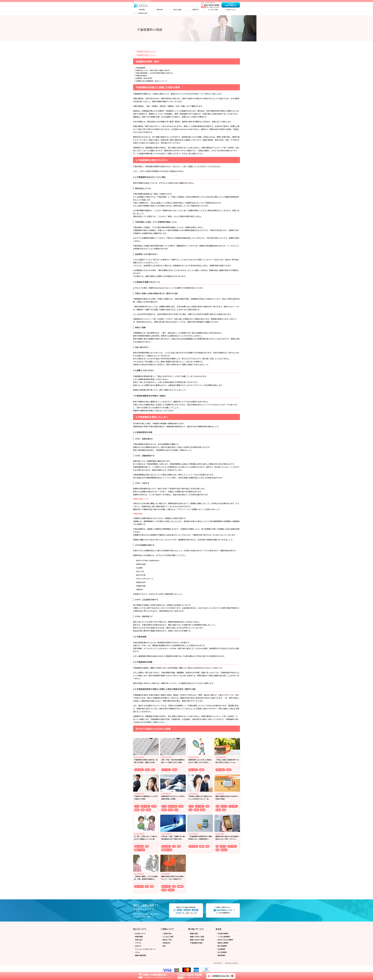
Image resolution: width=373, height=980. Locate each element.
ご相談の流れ (167, 933)
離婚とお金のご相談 (197, 940)
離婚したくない (139, 850)
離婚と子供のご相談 (197, 936)
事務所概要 (139, 936)
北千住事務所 (222, 952)
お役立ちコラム (231, 9)
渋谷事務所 (221, 949)
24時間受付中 (230, 5)
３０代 (164, 806)
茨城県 (148, 810)
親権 (179, 846)
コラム (137, 952)
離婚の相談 (194, 933)
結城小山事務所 (223, 943)
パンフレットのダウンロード (145, 949)
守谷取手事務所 (223, 933)
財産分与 (224, 850)
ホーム (135, 13)
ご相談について (167, 929)
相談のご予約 (167, 940)
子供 (174, 846)
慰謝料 (147, 770)
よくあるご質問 (213, 9)
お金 (217, 806)
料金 (164, 946)
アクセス (138, 943)
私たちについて (140, 929)
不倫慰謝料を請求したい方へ (146, 55)
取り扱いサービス (196, 929)
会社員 (154, 806)
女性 (190, 810)
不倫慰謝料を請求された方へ (146, 51)
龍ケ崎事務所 (222, 946)
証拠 (224, 810)
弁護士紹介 (159, 9)
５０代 (137, 806)
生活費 (164, 890)
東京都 (170, 810)
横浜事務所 (221, 955)
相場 (153, 770)
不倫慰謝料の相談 (196, 943)
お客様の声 (195, 9)
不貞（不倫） (139, 770)
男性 (142, 810)
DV (217, 846)
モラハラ (224, 806)
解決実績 (142, 9)
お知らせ (138, 946)
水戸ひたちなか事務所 (225, 940)
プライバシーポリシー (231, 963)
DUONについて (140, 933)
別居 (146, 846)
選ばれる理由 (177, 9)
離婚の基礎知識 (140, 955)
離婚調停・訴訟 (167, 850)
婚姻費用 (180, 886)
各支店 (218, 929)
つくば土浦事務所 (224, 936)
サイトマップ (218, 963)
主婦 (207, 806)
